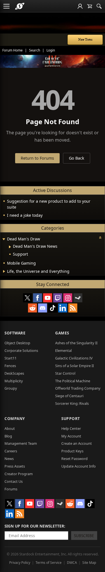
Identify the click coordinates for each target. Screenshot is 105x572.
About (9, 428)
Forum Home (12, 50)
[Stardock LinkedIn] (63, 308)
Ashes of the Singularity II (76, 342)
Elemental (63, 350)
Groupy (10, 388)
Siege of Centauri (69, 395)
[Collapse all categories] (100, 237)
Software (14, 333)
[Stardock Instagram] (68, 298)
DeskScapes (14, 373)
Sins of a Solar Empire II (74, 365)
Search (34, 50)
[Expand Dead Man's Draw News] (10, 246)
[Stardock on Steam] (78, 298)
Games (62, 333)
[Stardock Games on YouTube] (48, 298)
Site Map (89, 562)
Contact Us (13, 481)
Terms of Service (49, 562)
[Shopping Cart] (89, 6)
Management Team (20, 443)
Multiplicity (13, 380)
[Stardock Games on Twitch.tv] (58, 298)
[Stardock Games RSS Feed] (73, 308)
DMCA (72, 562)
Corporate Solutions (21, 350)
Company (14, 418)
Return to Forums (37, 158)
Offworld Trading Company (78, 388)
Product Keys (72, 450)
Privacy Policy (19, 562)
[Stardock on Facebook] (37, 298)
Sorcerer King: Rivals (72, 403)
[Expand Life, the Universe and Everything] (4, 271)
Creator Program (18, 473)
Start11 (10, 358)
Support (70, 418)
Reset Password (74, 458)
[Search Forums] (99, 6)
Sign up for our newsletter (34, 526)
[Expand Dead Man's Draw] (3, 239)
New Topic (85, 40)
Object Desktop (17, 342)
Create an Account (76, 443)
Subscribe (84, 535)
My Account (71, 436)
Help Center (71, 428)
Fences (10, 365)
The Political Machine (72, 380)
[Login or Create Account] (80, 6)
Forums (10, 488)
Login (50, 50)
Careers (10, 450)
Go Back (76, 158)
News (9, 458)
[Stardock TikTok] (53, 308)
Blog (8, 436)
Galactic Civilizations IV (74, 358)
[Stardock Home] (19, 6)
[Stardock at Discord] (43, 308)
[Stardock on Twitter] (27, 298)
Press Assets (14, 466)
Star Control (65, 373)
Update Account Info (78, 466)
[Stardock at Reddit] (32, 308)
